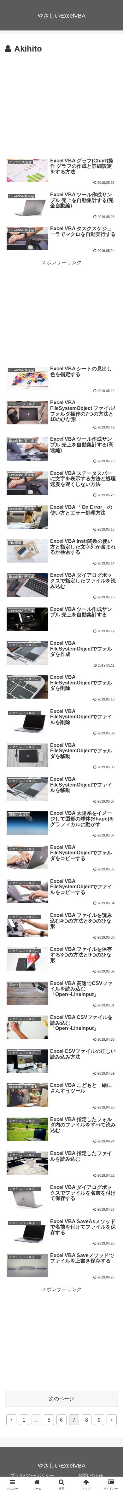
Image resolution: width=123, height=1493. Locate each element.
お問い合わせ (91, 1475)
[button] (111, 890)
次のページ (61, 1398)
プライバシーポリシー (32, 1475)
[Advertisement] (61, 103)
